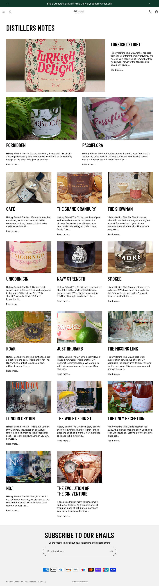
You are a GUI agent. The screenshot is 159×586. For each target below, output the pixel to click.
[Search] (10, 11)
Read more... (117, 70)
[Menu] (3, 11)
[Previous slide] (7, 3)
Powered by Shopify (37, 581)
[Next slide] (149, 3)
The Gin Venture (20, 581)
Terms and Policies (79, 581)
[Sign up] (111, 551)
